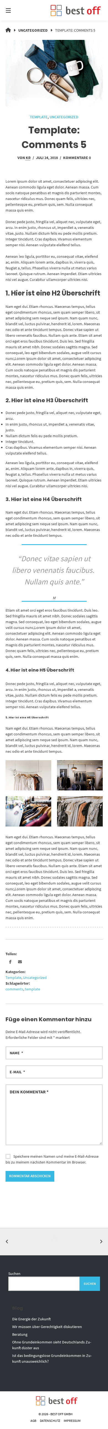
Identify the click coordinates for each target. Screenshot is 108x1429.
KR (28, 157)
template (32, 989)
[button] (10, 962)
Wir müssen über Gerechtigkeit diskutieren (47, 1326)
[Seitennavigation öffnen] (15, 10)
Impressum (72, 1421)
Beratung (19, 1334)
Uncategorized (33, 30)
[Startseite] (75, 10)
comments (14, 989)
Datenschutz (50, 1421)
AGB (33, 1421)
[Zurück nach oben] (54, 1241)
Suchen (14, 1273)
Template (39, 116)
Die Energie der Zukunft (31, 1318)
